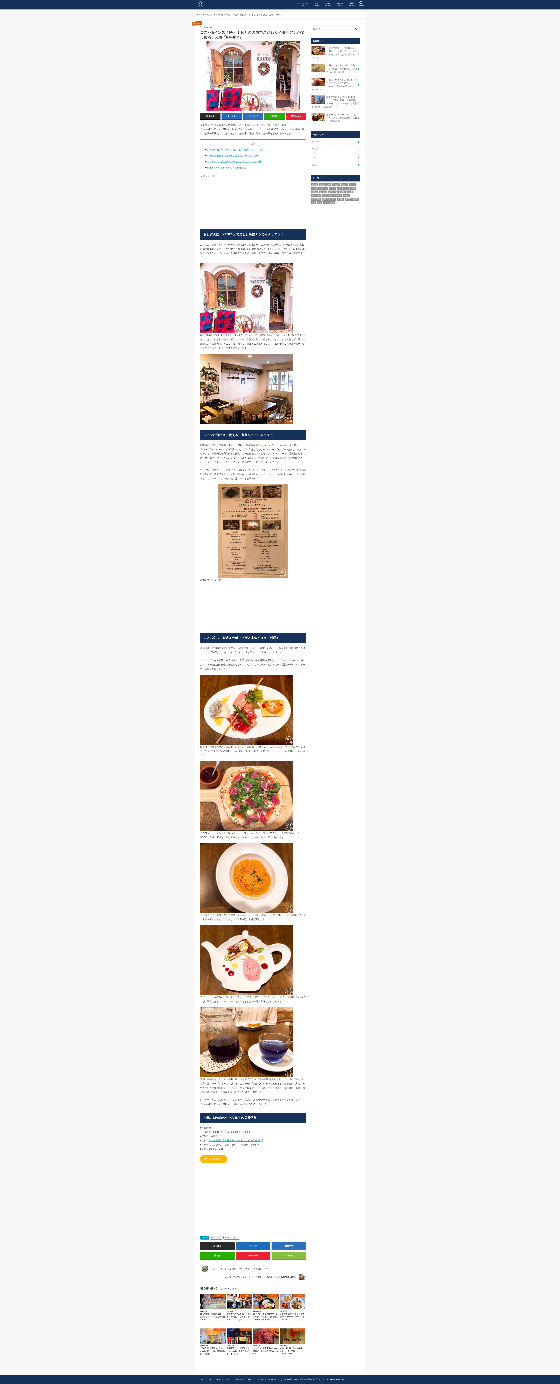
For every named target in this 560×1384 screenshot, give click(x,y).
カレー (352, 185)
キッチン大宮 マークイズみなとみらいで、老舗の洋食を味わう (341, 117)
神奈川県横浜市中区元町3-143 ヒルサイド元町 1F (234, 1140)
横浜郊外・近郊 (329, 199)
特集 (352, 4)
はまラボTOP (303, 4)
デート (332, 188)
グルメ (328, 4)
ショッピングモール (320, 188)
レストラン (217, 1238)
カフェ (344, 185)
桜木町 (346, 195)
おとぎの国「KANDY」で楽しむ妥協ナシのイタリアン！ (237, 149)
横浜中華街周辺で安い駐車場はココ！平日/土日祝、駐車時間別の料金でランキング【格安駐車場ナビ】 (334, 102)
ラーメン (323, 192)
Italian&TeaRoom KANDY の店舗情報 (226, 167)
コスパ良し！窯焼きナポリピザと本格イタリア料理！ (235, 161)
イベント (340, 4)
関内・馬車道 (329, 203)
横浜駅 (340, 199)
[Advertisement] (253, 202)
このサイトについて (265, 1379)
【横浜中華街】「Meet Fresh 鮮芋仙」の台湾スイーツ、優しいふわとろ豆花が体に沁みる (334, 53)
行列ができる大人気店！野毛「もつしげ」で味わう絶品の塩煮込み (341, 68)
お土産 (314, 185)
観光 (316, 4)
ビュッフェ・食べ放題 (346, 188)
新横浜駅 (337, 195)
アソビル (336, 185)
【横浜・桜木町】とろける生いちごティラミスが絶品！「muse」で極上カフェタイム (334, 84)
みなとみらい (325, 185)
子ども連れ (327, 195)
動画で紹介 (316, 195)
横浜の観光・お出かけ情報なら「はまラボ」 (307, 1379)
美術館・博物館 (352, 199)
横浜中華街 (316, 199)
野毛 (319, 203)
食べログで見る (213, 1158)
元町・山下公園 (233, 1238)
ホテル (314, 192)
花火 (313, 203)
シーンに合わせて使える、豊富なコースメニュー (233, 155)
